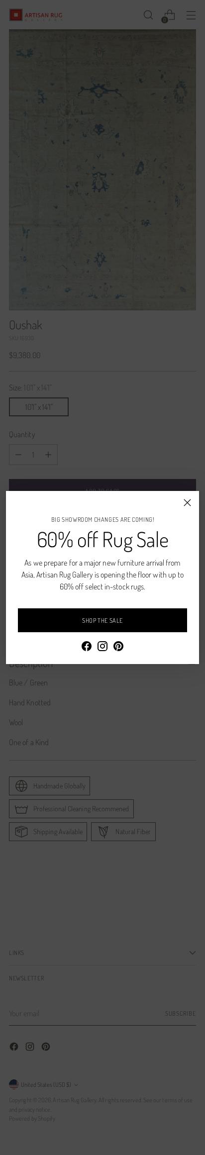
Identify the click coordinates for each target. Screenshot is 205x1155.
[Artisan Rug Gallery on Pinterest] (118, 647)
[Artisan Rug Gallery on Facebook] (87, 647)
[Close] (187, 502)
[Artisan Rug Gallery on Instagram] (102, 647)
